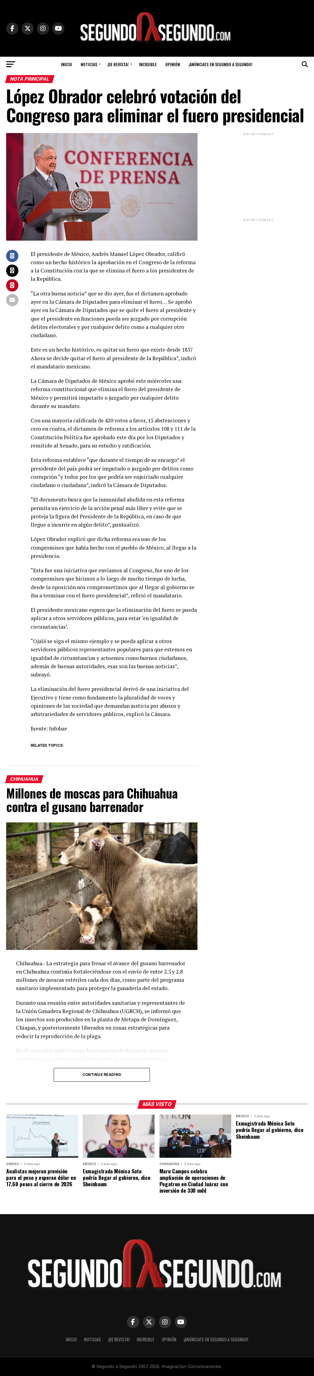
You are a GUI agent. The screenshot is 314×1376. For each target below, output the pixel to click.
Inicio (66, 64)
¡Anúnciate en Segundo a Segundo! (221, 64)
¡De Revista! (118, 64)
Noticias (89, 64)
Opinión (172, 64)
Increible (148, 64)
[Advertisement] (259, 175)
